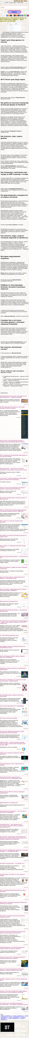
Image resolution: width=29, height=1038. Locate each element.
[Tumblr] (20, 15)
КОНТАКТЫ (20, 2)
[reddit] (16, 15)
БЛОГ (6, 2)
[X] (11, 15)
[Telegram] (26, 15)
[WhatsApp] (24, 15)
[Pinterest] (28, 15)
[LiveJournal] (18, 15)
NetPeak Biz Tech (21, 1)
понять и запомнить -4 (14, 1017)
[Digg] (15, 15)
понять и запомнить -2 (18, 1015)
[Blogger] (13, 15)
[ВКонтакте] (7, 15)
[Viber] (22, 15)
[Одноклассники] (9, 15)
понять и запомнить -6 (13, 1018)
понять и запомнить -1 (6, 1015)
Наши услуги (12, 2)
